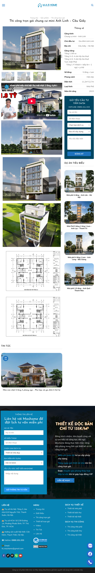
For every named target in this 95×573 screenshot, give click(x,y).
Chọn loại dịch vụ (12, 448)
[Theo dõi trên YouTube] (20, 556)
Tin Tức (39, 529)
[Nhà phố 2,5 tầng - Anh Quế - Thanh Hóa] (79, 274)
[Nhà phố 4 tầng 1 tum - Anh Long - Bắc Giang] (79, 243)
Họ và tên (8, 428)
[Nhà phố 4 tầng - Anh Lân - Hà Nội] (79, 181)
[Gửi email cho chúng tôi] (12, 556)
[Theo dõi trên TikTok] (8, 556)
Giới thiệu (40, 513)
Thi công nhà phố (74, 527)
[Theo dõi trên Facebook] (4, 556)
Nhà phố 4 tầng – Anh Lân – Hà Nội (79, 196)
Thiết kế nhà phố (74, 508)
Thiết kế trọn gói (43, 521)
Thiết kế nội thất (74, 516)
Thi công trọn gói (58, 18)
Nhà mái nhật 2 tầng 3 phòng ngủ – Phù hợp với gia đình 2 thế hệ (31, 390)
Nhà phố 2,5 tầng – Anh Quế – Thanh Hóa (79, 289)
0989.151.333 (18, 540)
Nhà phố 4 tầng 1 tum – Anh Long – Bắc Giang (79, 258)
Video (38, 525)
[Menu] (3, 5)
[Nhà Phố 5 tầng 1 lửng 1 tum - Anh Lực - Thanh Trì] (79, 212)
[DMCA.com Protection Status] (40, 546)
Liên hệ (39, 533)
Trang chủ (34, 18)
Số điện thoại (10, 438)
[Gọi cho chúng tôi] (16, 556)
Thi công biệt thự (74, 531)
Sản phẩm (45, 18)
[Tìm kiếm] (92, 5)
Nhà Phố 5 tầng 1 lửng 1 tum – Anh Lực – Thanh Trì (79, 227)
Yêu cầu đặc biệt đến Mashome (18, 469)
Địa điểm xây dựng (12, 458)
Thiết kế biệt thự (74, 512)
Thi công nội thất (74, 535)
